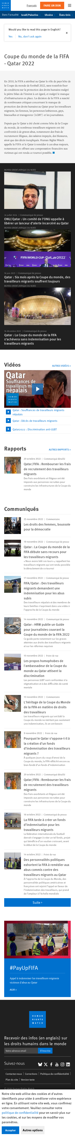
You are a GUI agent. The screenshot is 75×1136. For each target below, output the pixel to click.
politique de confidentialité (20, 1112)
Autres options (33, 1130)
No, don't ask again (30, 36)
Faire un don (52, 5)
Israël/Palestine (29, 14)
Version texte (28, 1079)
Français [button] (32, 5)
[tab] (37, 412)
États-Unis (64, 14)
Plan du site (12, 1079)
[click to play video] (37, 389)
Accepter (10, 1130)
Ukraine (49, 14)
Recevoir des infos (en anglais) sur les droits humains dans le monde (35, 1040)
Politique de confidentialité (54, 1073)
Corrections (31, 1073)
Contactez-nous (14, 1073)
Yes (11, 36)
